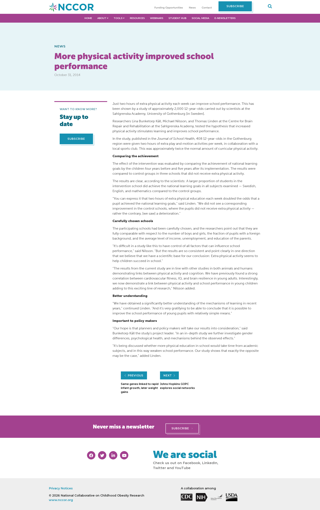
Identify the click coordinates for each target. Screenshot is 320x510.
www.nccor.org (61, 500)
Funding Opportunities (168, 7)
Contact (207, 7)
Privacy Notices (61, 488)
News (192, 7)
